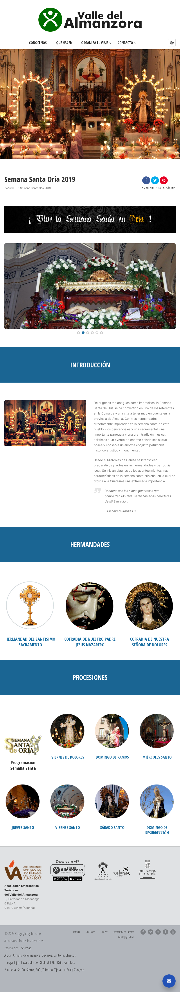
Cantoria (59, 955)
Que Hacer (64, 42)
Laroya (8, 962)
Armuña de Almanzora (26, 955)
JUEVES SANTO (23, 827)
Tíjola (57, 969)
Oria (59, 962)
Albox (7, 955)
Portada (9, 188)
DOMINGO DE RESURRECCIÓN (157, 830)
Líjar (17, 962)
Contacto (125, 42)
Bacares (47, 955)
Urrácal (67, 969)
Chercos (71, 955)
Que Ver (104, 932)
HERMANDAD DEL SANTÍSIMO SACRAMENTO (30, 642)
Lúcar (24, 962)
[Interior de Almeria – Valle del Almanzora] (90, 20)
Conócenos (38, 42)
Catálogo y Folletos (126, 937)
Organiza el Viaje (94, 42)
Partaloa (69, 962)
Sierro (30, 969)
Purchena (10, 969)
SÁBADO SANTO (112, 827)
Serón (21, 969)
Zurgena (79, 969)
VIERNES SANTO (67, 827)
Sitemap (26, 947)
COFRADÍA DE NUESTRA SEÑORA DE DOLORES (149, 642)
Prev (12, 286)
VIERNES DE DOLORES (67, 757)
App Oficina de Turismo (124, 932)
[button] (172, 42)
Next (168, 286)
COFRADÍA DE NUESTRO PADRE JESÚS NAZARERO (89, 642)
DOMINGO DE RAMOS (112, 757)
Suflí (38, 969)
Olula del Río (48, 962)
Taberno (48, 969)
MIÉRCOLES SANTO (157, 757)
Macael (33, 962)
